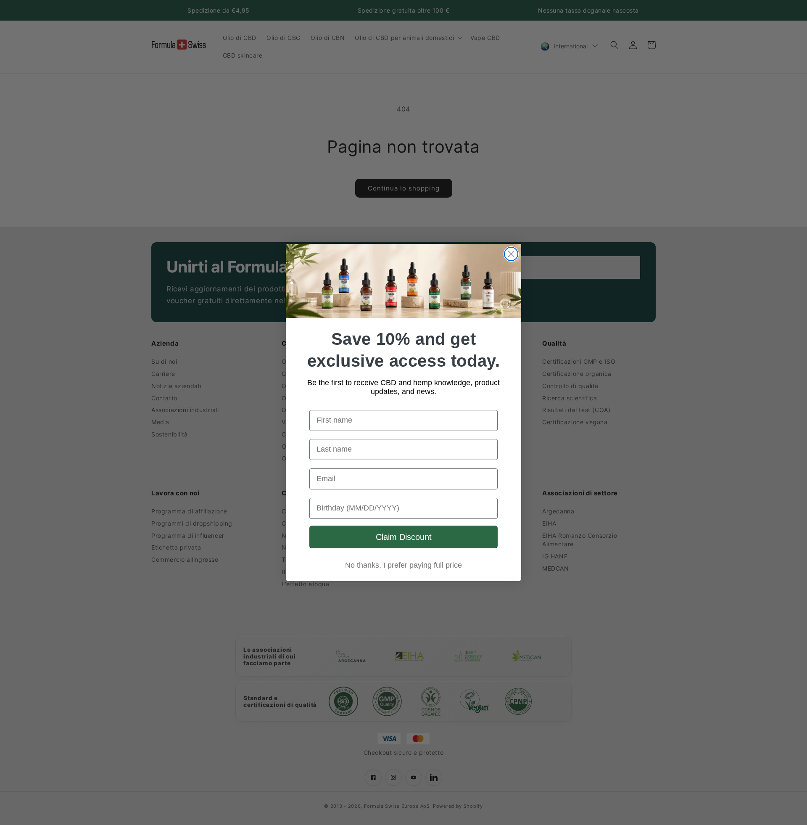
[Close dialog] (511, 254)
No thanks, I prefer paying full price (403, 565)
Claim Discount (404, 537)
